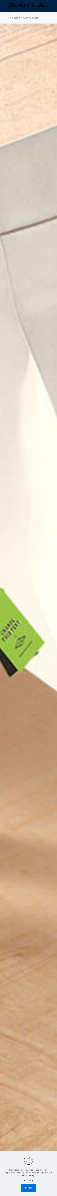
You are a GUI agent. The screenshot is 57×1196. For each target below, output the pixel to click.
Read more (28, 1180)
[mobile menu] (53, 5)
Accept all (28, 1187)
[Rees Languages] (28, 5)
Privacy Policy (28, 1175)
